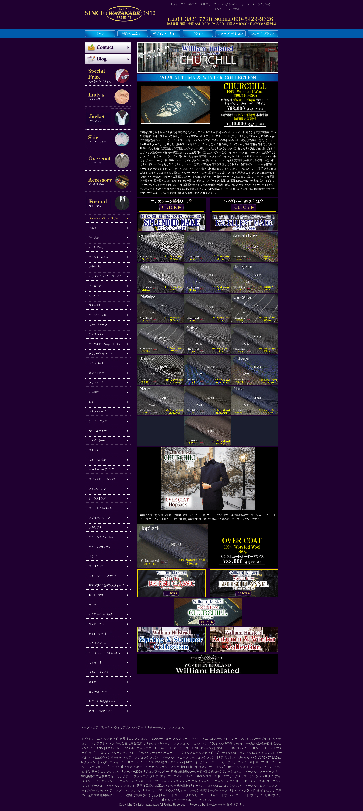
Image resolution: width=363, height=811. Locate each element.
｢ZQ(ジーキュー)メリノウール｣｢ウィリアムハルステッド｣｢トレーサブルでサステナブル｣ (209, 738)
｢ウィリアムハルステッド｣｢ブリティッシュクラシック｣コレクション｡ (164, 781)
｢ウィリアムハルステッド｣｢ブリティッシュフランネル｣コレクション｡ (225, 752)
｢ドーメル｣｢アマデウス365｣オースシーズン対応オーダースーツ (185, 790)
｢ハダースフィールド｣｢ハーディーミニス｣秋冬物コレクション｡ (141, 762)
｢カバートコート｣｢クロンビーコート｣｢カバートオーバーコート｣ (203, 795)
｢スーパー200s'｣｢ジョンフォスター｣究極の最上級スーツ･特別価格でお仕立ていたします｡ (181, 771)
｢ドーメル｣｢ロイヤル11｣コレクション (216, 785)
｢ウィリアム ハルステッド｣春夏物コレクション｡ (116, 738)
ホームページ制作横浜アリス (225, 804)
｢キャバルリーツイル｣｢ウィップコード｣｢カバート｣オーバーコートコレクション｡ (159, 748)
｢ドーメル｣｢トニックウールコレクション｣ (188, 757)
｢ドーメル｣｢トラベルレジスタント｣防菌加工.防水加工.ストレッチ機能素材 (139, 785)
